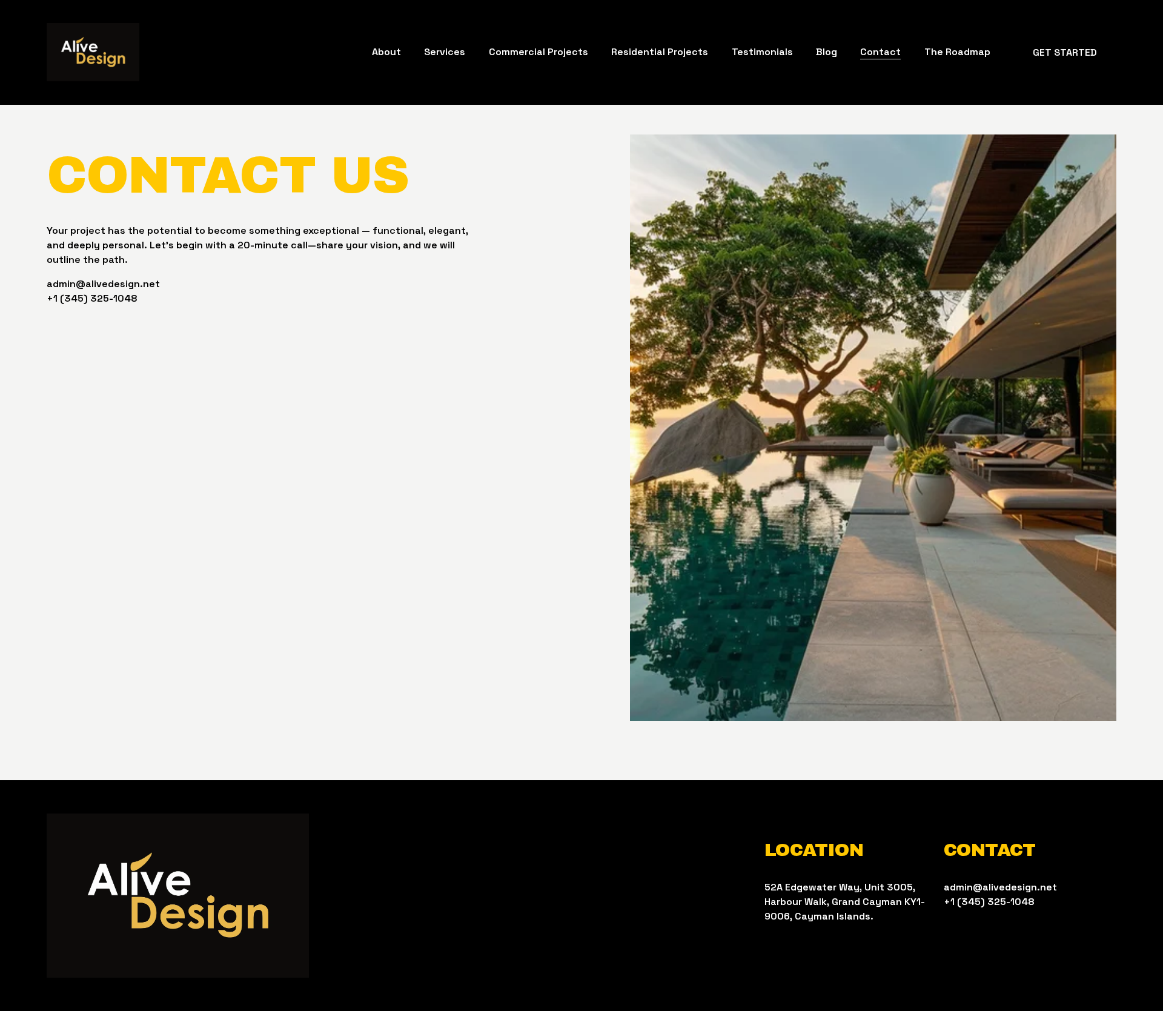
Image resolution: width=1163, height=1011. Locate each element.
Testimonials (762, 51)
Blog (826, 51)
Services (444, 51)
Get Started (1065, 52)
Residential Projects (659, 51)
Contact (880, 51)
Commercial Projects (538, 51)
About (386, 51)
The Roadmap (957, 51)
